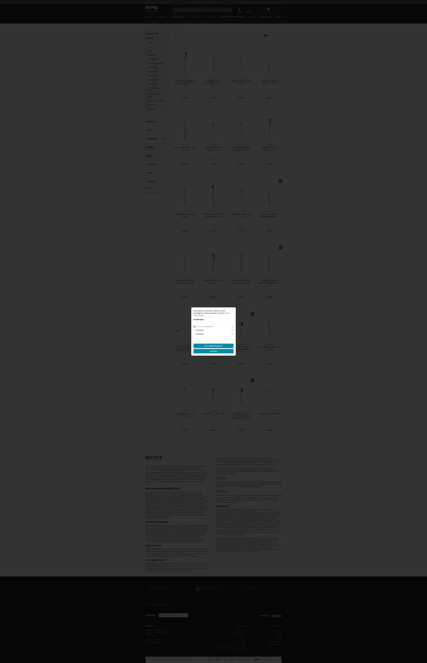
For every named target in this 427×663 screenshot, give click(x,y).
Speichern (213, 351)
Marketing (200, 334)
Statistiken (200, 330)
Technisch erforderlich (204, 326)
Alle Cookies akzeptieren (213, 346)
